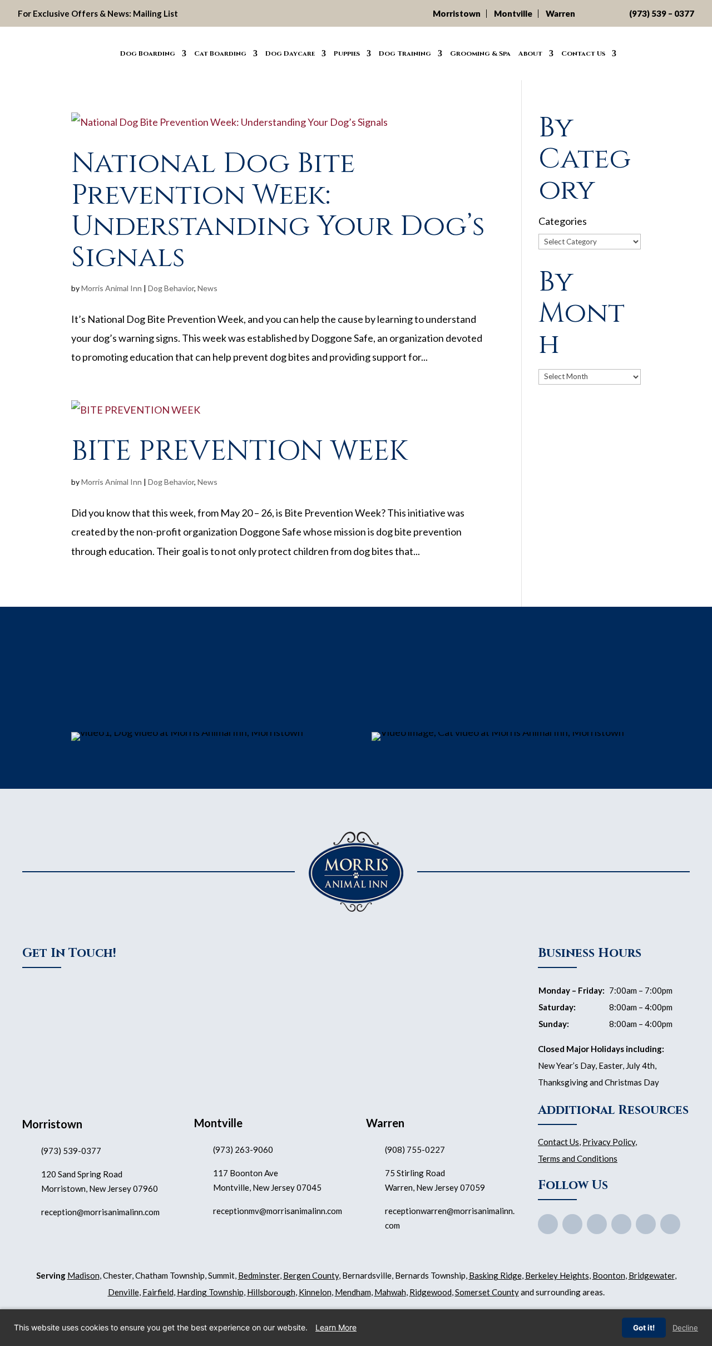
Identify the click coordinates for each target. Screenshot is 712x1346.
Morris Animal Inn (111, 288)
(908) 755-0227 (415, 1149)
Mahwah (390, 1292)
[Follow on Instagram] (646, 1224)
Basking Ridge (495, 1275)
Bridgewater (652, 1275)
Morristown (457, 13)
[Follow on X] (572, 1224)
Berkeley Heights (557, 1275)
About (530, 53)
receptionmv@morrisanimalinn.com (277, 1211)
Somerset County (487, 1292)
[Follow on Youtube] (597, 1224)
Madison (83, 1275)
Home (104, 52)
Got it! (644, 1327)
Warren (560, 13)
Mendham (353, 1292)
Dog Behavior (171, 288)
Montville (513, 13)
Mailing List (155, 13)
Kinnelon (315, 1292)
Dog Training (405, 53)
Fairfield (158, 1292)
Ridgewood (430, 1292)
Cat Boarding (220, 53)
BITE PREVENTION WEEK (239, 451)
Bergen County (311, 1275)
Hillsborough (271, 1292)
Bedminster (259, 1275)
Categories (562, 221)
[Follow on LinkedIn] (670, 1224)
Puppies (347, 53)
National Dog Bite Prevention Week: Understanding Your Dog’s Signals (278, 210)
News (207, 288)
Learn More (336, 1327)
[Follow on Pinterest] (621, 1224)
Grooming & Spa (480, 53)
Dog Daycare (290, 53)
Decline (685, 1327)
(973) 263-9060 (243, 1149)
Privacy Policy (608, 1142)
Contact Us (583, 53)
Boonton (608, 1275)
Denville (123, 1292)
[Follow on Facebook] (548, 1224)
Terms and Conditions (577, 1158)
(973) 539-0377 (71, 1151)
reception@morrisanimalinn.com (100, 1212)
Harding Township (210, 1292)
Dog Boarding (147, 53)
